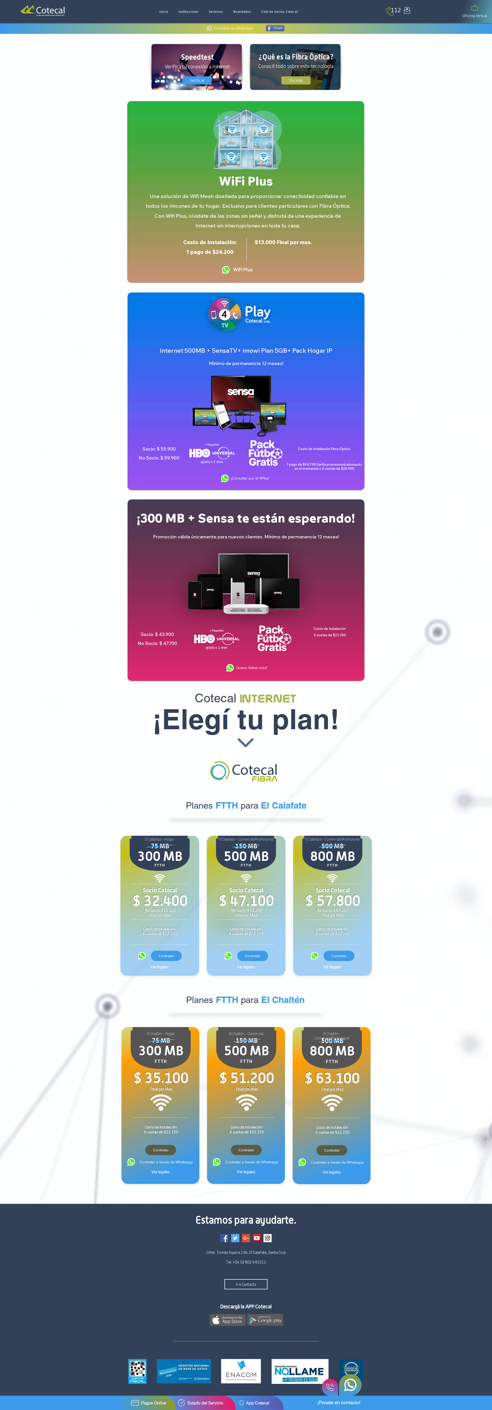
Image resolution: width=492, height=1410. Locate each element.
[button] (188, 11)
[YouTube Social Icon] (257, 1238)
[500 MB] (228, 955)
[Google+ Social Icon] (246, 1238)
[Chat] (350, 1385)
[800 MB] (314, 955)
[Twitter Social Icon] (235, 1238)
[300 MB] (142, 955)
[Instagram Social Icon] (267, 1238)
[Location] (226, 270)
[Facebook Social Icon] (224, 1238)
